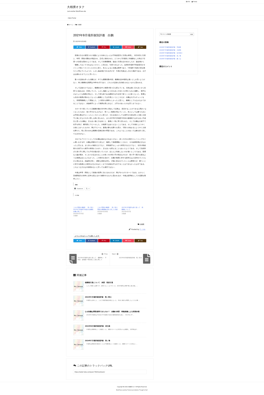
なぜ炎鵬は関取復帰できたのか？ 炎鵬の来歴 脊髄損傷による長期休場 (112, 311)
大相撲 (79, 24)
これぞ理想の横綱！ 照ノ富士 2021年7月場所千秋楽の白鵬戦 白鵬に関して (84, 209)
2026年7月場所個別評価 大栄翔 (170, 50)
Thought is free (143, 390)
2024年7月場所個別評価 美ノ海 (97, 340)
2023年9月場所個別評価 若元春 (98, 326)
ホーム (71, 24)
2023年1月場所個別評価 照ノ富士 (98, 297)
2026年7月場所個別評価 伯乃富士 (170, 53)
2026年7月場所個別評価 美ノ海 (170, 56)
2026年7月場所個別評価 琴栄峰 (170, 47)
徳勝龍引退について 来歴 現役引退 (99, 282)
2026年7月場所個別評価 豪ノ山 (170, 59)
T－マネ (142, 229)
